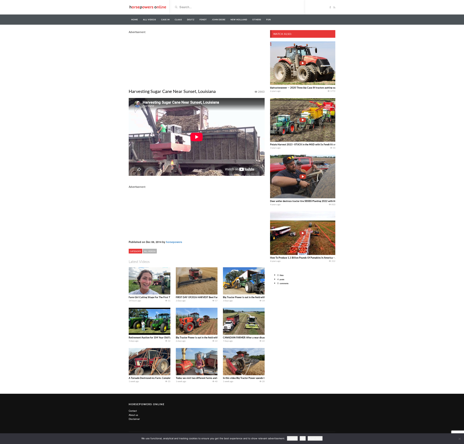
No (302, 438)
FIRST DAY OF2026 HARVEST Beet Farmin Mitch (202, 297)
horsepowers (174, 242)
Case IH (165, 19)
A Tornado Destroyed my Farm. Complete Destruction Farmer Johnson (165, 378)
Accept (292, 438)
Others (256, 19)
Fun (268, 19)
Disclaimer (134, 419)
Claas (178, 19)
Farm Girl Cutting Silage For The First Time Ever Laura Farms (161, 297)
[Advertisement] (157, 59)
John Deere (218, 19)
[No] (459, 439)
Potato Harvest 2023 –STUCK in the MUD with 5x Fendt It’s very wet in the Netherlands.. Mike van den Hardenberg (331, 144)
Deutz (190, 19)
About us (133, 415)
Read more (315, 438)
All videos (149, 19)
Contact (133, 410)
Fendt (203, 19)
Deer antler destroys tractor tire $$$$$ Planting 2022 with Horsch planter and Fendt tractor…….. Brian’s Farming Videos (333, 201)
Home (134, 19)
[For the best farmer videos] (148, 7)
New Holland (239, 19)
